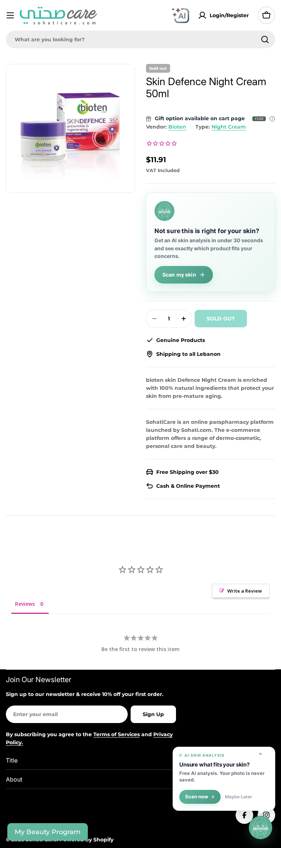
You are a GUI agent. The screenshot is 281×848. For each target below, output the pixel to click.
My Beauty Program (47, 832)
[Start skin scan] (260, 827)
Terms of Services (116, 734)
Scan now (196, 796)
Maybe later (238, 796)
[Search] (265, 39)
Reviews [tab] (25, 603)
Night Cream (228, 126)
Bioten (177, 126)
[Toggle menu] (10, 15)
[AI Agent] (180, 15)
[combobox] (140, 39)
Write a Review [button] (244, 590)
